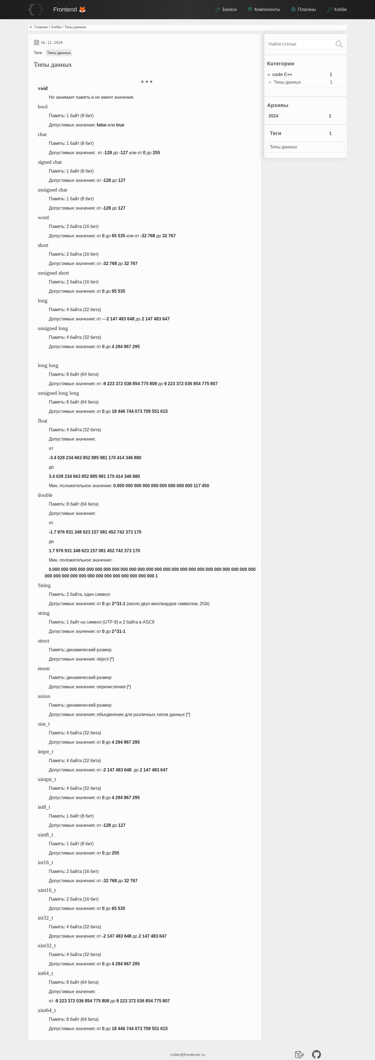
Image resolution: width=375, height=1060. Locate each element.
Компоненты (267, 9)
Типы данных (59, 52)
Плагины (307, 9)
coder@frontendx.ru (187, 1054)
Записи (229, 9)
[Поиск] (339, 44)
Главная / (42, 27)
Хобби (340, 9)
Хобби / (58, 27)
